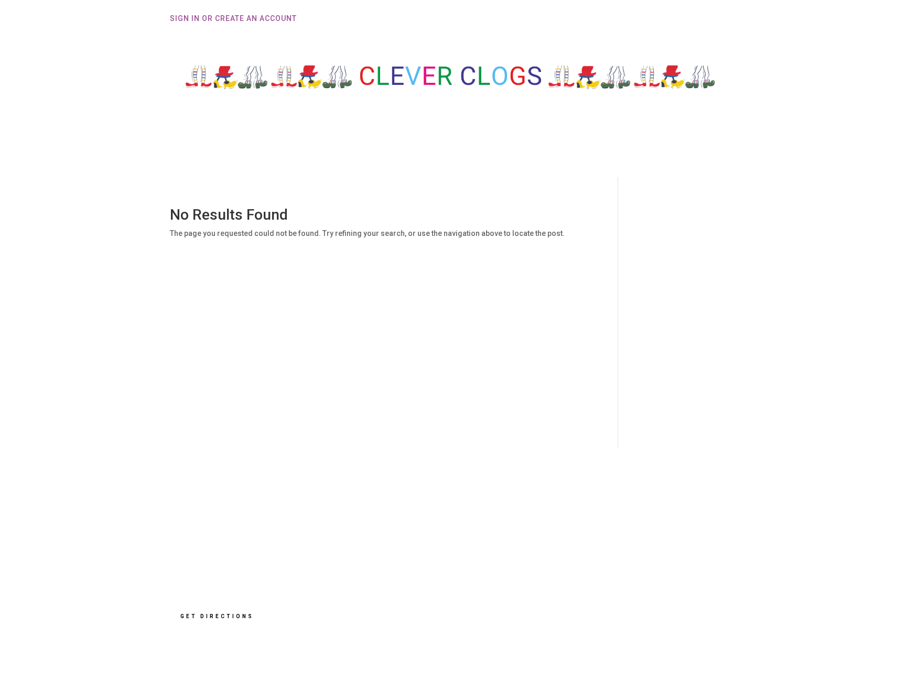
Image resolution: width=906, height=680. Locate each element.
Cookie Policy (597, 556)
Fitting (354, 150)
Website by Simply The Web (620, 642)
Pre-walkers (506, 150)
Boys (402, 150)
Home (314, 150)
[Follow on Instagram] (619, 607)
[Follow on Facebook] (584, 607)
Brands (560, 150)
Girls (446, 150)
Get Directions (217, 616)
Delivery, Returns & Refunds (625, 524)
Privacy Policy (598, 540)
